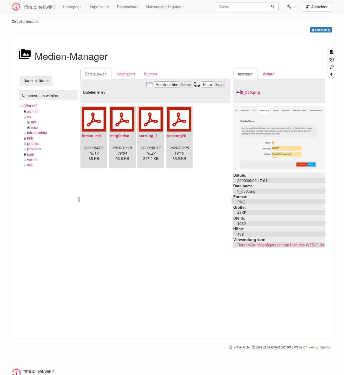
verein (32, 159)
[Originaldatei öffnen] (279, 137)
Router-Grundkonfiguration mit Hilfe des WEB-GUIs (280, 244)
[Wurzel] (30, 105)
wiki (30, 165)
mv (33, 122)
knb (30, 138)
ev (29, 116)
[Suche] (273, 6)
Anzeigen (245, 74)
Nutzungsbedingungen (165, 6)
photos (33, 143)
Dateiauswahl (96, 74)
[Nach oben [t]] (331, 73)
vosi (34, 127)
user (31, 154)
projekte (34, 148)
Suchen (150, 74)
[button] (291, 6)
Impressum (99, 6)
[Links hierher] (331, 66)
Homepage (72, 6)
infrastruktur (37, 132)
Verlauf (268, 74)
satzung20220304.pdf (186, 135)
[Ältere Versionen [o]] (331, 59)
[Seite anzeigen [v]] (331, 51)
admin (32, 111)
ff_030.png (250, 92)
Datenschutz (127, 6)
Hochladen (126, 74)
